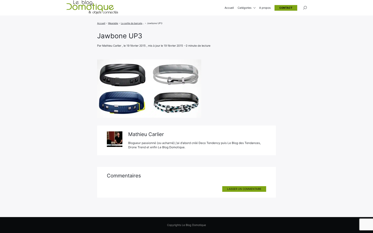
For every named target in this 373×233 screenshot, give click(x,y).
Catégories (244, 7)
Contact (285, 7)
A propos (265, 7)
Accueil (229, 7)
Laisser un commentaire (244, 188)
